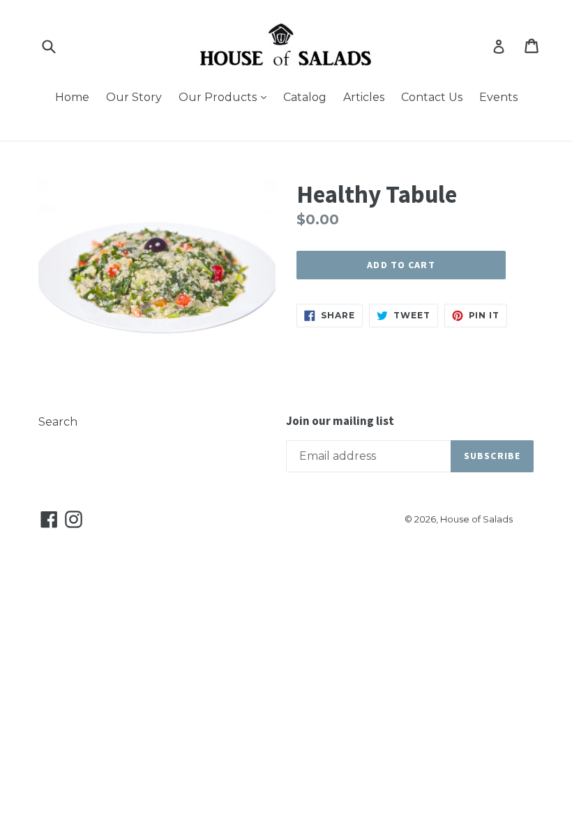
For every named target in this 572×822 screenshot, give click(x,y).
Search (57, 421)
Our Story (134, 97)
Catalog (304, 97)
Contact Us (431, 97)
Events (498, 97)
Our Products (226, 97)
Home (72, 97)
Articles (363, 97)
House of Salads (476, 519)
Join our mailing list (340, 421)
